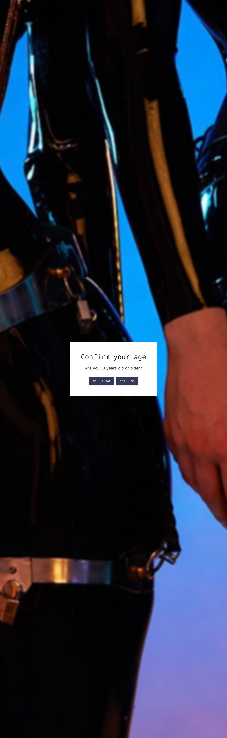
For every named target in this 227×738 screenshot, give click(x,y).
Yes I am (127, 381)
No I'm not (102, 381)
